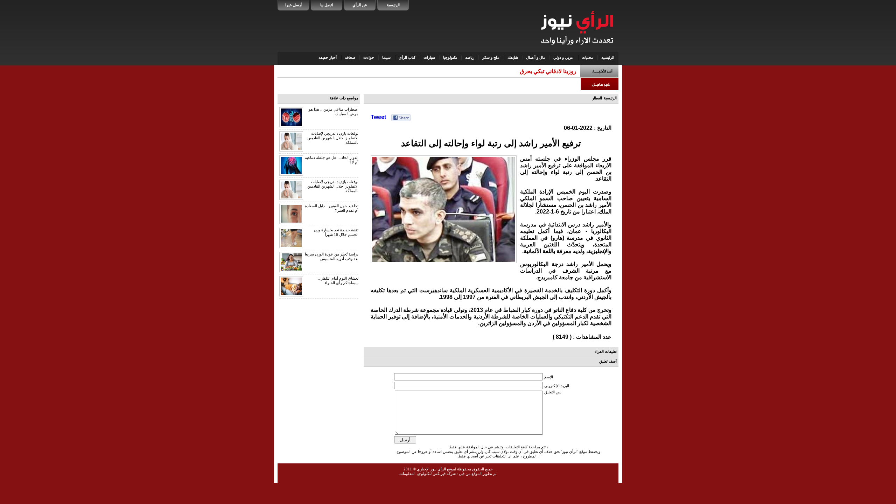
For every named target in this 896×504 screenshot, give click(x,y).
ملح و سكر (490, 57)
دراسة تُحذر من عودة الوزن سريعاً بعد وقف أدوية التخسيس (331, 256)
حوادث (368, 57)
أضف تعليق (608, 361)
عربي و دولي (563, 57)
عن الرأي (359, 5)
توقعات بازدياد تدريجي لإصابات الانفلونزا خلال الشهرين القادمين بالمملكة (332, 138)
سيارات (429, 57)
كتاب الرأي (407, 57)
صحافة (350, 57)
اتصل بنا (326, 5)
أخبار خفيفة (327, 57)
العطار (597, 98)
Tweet (378, 117)
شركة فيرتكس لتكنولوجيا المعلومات (427, 473)
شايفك (512, 57)
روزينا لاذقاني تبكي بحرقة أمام (541, 71)
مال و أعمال (535, 57)
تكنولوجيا (450, 57)
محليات (587, 57)
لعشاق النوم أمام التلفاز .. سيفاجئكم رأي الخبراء (338, 280)
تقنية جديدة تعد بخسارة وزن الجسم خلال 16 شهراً (336, 232)
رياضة (469, 57)
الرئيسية (393, 5)
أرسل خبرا (293, 5)
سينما (386, 57)
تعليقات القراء (606, 351)
